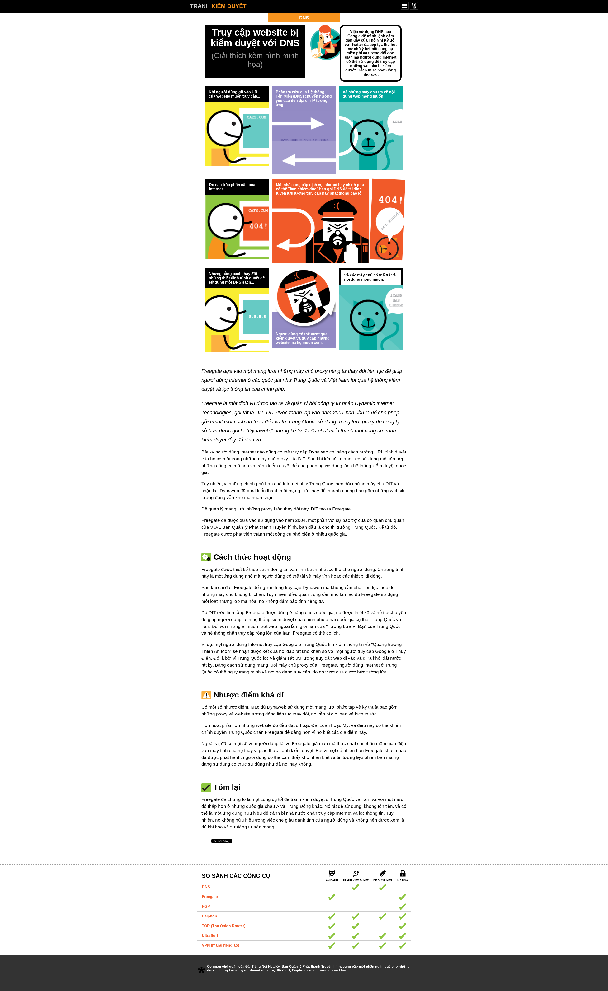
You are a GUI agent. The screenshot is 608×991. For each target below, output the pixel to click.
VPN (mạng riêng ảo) (220, 945)
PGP (206, 906)
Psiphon (209, 916)
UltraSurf (210, 936)
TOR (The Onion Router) (223, 926)
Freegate (210, 897)
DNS (206, 887)
